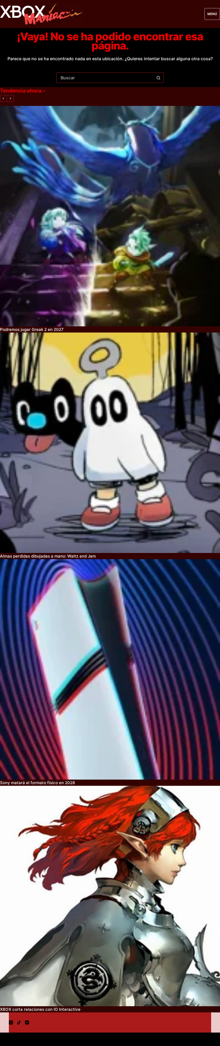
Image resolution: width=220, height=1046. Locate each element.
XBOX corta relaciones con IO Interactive (40, 1009)
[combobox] (105, 77)
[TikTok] (19, 1022)
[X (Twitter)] (11, 1022)
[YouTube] (27, 1022)
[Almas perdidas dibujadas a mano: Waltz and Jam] (110, 443)
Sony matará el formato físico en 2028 (37, 782)
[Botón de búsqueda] (158, 78)
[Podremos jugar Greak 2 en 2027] (110, 216)
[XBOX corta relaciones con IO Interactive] (110, 896)
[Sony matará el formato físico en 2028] (110, 669)
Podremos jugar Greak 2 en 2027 (32, 329)
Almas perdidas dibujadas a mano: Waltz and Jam (48, 556)
